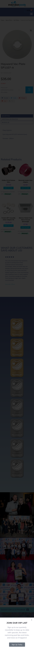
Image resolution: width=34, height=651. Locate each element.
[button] (31, 620)
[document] (17, 325)
